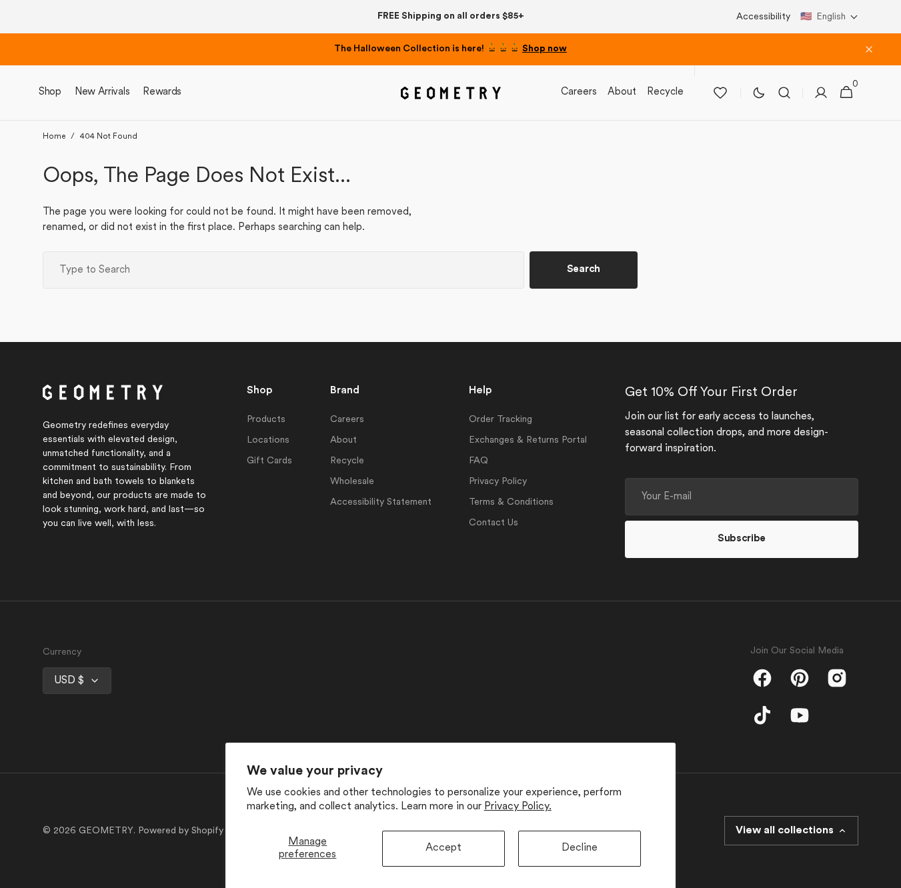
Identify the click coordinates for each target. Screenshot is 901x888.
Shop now (544, 49)
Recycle (347, 461)
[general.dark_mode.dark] (759, 92)
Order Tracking (500, 420)
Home (54, 137)
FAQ (478, 461)
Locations (268, 440)
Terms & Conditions (511, 502)
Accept (443, 848)
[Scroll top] (885, 872)
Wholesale (352, 482)
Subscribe (742, 539)
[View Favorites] (720, 92)
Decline (580, 848)
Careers (347, 420)
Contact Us (493, 523)
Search (583, 270)
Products (266, 420)
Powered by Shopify (180, 831)
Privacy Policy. (518, 806)
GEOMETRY (106, 831)
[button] (829, 17)
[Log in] (821, 92)
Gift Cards (269, 461)
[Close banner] (869, 49)
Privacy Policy (498, 482)
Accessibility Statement (380, 502)
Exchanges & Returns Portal (528, 440)
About (343, 440)
